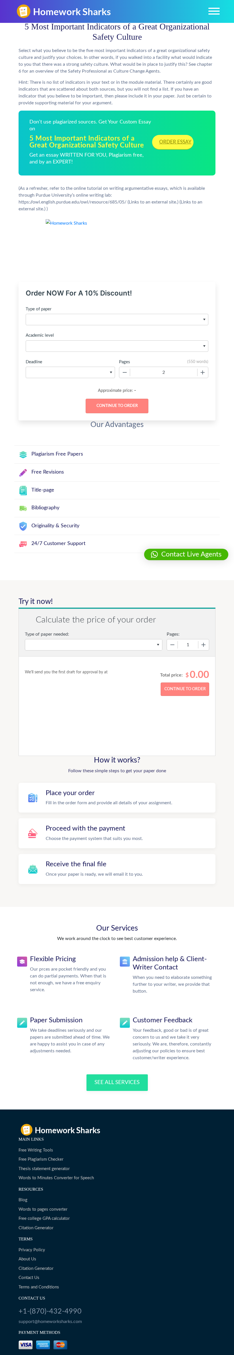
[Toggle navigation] (214, 11)
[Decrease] (124, 372)
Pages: (173, 634)
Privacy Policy (32, 1250)
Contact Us (29, 1278)
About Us (27, 1259)
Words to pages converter (43, 1209)
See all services (117, 1082)
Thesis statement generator (44, 1169)
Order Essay (175, 141)
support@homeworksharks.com (50, 1321)
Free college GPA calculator (44, 1218)
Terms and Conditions (39, 1287)
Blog (23, 1200)
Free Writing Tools (36, 1150)
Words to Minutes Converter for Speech (56, 1178)
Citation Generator (36, 1228)
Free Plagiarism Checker (41, 1159)
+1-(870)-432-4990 (50, 1311)
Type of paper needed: (47, 634)
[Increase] (202, 372)
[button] (186, 554)
